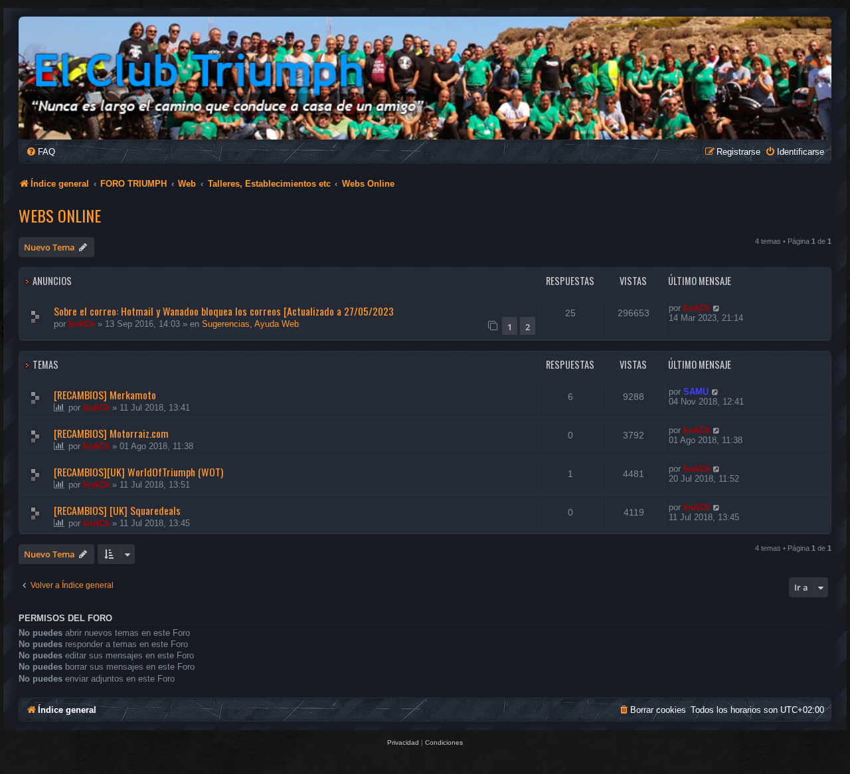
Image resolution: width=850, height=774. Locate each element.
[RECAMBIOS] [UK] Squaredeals (117, 510)
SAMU (696, 392)
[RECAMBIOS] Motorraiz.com (111, 433)
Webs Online (60, 215)
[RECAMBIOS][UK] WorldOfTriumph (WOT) (138, 472)
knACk (81, 324)
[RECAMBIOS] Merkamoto (105, 395)
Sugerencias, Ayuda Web (250, 324)
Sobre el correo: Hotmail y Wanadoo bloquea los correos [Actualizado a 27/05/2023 (224, 311)
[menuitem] (40, 151)
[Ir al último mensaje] (717, 308)
